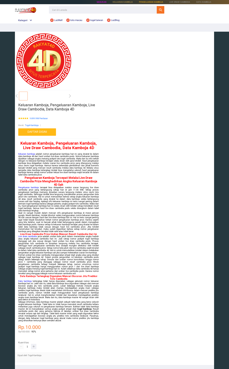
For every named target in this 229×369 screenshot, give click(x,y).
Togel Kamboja (32, 125)
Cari (160, 10)
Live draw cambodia (27, 236)
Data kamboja (25, 281)
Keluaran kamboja (26, 154)
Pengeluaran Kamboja (151, 2)
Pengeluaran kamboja (28, 187)
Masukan (101, 2)
